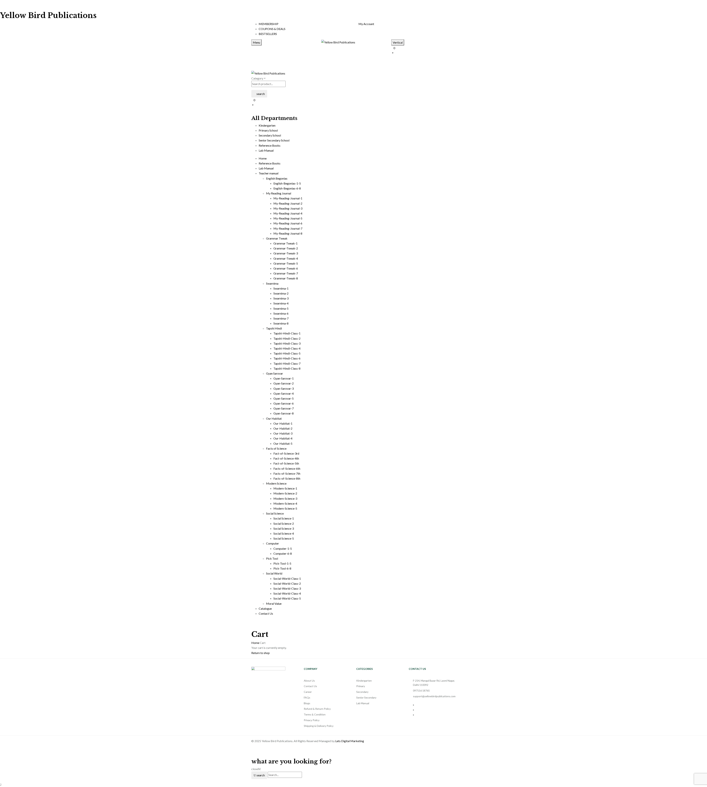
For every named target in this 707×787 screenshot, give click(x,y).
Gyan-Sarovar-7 (283, 408)
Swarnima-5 (281, 308)
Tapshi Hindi (274, 328)
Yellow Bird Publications (48, 15)
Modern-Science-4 (285, 503)
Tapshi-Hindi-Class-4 (286, 348)
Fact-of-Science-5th (286, 463)
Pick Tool (272, 558)
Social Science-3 (283, 528)
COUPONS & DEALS (272, 29)
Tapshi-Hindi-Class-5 (286, 353)
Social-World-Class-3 (287, 588)
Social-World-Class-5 (287, 598)
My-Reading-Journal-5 (287, 218)
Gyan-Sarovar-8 (283, 413)
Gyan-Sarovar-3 (283, 388)
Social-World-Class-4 (287, 593)
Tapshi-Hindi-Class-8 (286, 368)
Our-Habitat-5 (282, 443)
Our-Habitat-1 (282, 423)
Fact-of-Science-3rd (286, 453)
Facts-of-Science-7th (286, 473)
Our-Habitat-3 (282, 433)
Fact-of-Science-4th (286, 458)
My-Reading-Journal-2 (287, 203)
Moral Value (274, 603)
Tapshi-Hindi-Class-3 (286, 343)
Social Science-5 (283, 538)
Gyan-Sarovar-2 (283, 383)
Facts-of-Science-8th (286, 478)
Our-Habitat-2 (282, 428)
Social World (274, 573)
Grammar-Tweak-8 (285, 278)
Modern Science (276, 483)
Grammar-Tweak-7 (285, 273)
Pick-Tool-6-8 (282, 568)
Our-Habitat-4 (282, 438)
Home (255, 642)
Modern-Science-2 (285, 493)
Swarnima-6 (281, 313)
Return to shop (260, 653)
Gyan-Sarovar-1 (283, 378)
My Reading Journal (278, 193)
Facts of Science (276, 448)
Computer (272, 543)
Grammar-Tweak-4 (285, 258)
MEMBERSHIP (268, 24)
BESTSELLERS (268, 34)
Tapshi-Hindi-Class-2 (286, 338)
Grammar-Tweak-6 (285, 268)
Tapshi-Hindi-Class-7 (286, 363)
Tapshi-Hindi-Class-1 (286, 333)
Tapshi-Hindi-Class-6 (286, 358)
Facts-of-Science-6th (286, 468)
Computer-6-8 (282, 553)
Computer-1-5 (282, 548)
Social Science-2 (283, 523)
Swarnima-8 (281, 323)
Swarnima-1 (281, 288)
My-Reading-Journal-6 (287, 223)
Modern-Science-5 (285, 508)
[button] (423, 50)
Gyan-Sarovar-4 (283, 393)
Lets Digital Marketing (349, 741)
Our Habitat (274, 418)
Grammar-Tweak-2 (285, 248)
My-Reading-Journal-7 (287, 228)
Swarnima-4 (281, 303)
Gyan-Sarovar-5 (283, 398)
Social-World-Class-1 (287, 578)
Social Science (275, 513)
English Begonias (276, 178)
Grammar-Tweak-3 (285, 253)
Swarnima (272, 283)
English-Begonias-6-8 (287, 188)
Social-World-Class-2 (287, 583)
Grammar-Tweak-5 (285, 263)
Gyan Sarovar (274, 373)
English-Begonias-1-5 (287, 183)
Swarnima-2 (281, 293)
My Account (366, 24)
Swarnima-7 (281, 318)
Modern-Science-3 (285, 498)
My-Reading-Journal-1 (287, 198)
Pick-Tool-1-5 (282, 563)
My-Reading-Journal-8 (287, 233)
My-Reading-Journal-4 (287, 213)
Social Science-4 (283, 533)
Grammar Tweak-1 (285, 243)
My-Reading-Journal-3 (287, 208)
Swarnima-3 (281, 298)
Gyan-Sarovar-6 (283, 403)
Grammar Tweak (276, 238)
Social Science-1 (283, 518)
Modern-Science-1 (285, 488)
